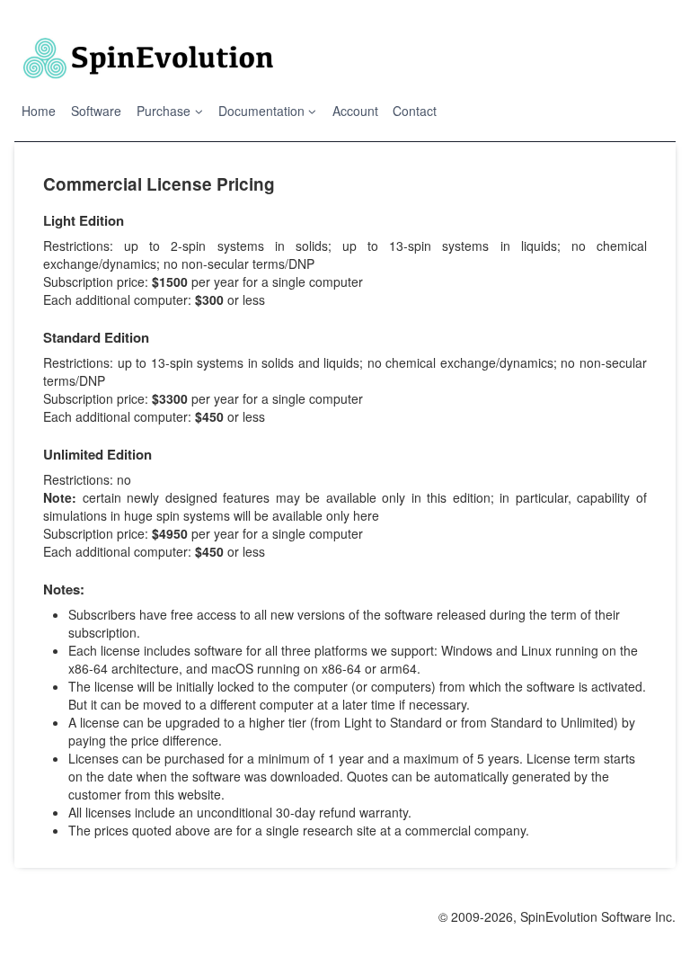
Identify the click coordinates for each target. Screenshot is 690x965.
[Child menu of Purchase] (170, 111)
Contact (415, 111)
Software (96, 111)
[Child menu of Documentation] (267, 111)
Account (355, 111)
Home (39, 111)
